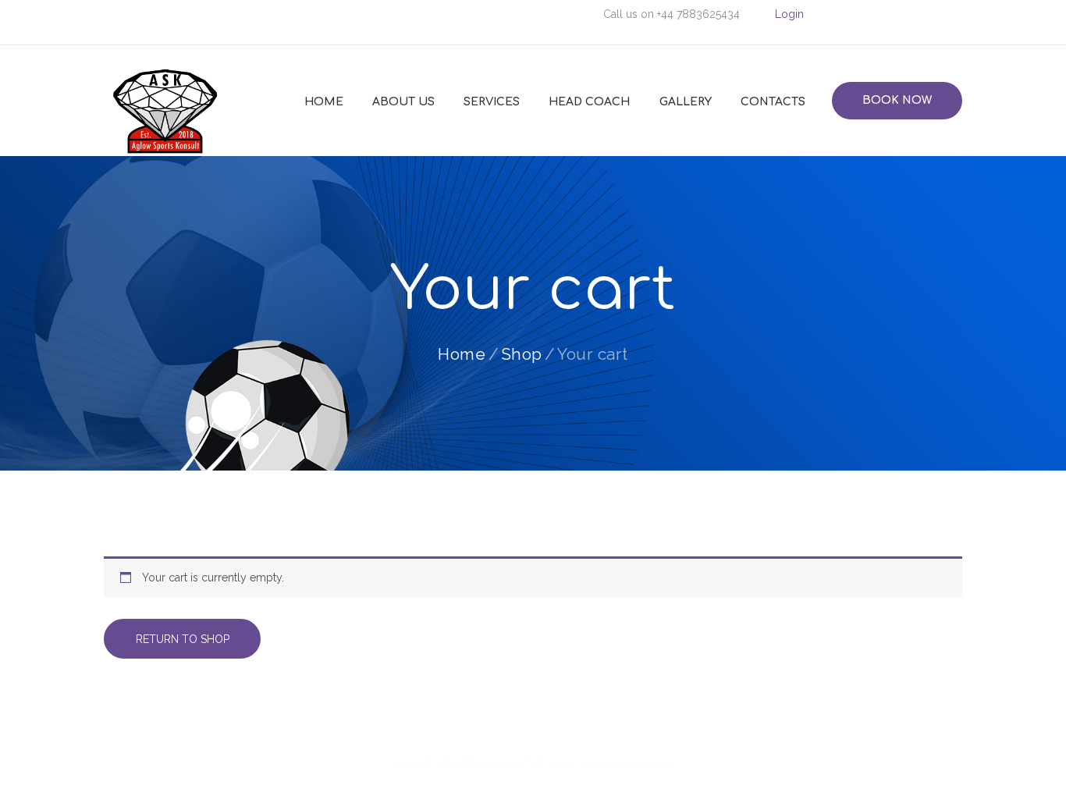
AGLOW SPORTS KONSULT (462, 764)
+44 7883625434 (698, 14)
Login (789, 14)
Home (461, 354)
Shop (521, 354)
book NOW (897, 100)
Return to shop (182, 639)
